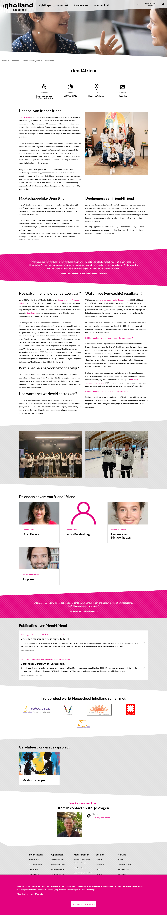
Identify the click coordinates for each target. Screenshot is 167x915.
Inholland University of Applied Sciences (82, 861)
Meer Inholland (81, 854)
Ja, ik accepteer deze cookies (84, 904)
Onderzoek (15, 60)
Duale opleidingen (57, 869)
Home (4, 60)
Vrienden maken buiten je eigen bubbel (115, 300)
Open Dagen (33, 869)
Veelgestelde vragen (125, 864)
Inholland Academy (80, 868)
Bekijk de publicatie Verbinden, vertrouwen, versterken (106, 391)
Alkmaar (99, 859)
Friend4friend (24, 117)
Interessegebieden (35, 864)
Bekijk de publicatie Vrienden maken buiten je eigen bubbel (108, 338)
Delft (98, 869)
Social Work (32, 313)
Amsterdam (100, 864)
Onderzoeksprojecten (32, 60)
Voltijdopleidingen (57, 859)
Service (122, 854)
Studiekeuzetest (34, 859)
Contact (121, 859)
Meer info (39, 894)
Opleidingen (57, 854)
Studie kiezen (36, 854)
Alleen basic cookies (25, 894)
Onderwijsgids (123, 869)
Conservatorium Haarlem (83, 873)
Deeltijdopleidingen (58, 864)
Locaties (100, 854)
